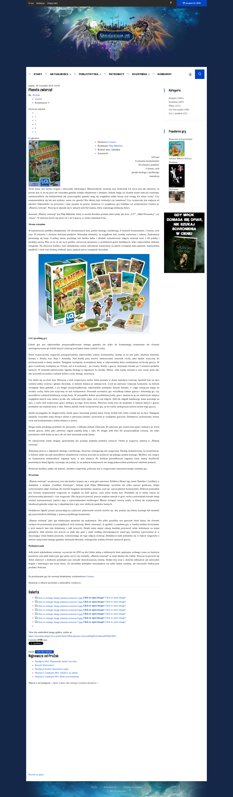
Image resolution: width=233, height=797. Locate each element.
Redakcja (40, 3)
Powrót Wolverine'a (44, 665)
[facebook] (171, 3)
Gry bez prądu (44, 652)
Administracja (110, 787)
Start (38, 74)
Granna (112, 142)
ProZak (36, 95)
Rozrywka (139, 74)
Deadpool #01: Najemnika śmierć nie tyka (56, 661)
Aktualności (59, 74)
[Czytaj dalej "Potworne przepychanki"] (177, 148)
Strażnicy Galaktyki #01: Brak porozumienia (57, 676)
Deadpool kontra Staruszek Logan (52, 669)
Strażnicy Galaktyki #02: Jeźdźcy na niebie (56, 672)
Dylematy (173, 189)
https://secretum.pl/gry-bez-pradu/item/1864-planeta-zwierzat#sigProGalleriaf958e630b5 (72, 636)
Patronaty (116, 74)
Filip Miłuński (116, 145)
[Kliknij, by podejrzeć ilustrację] (44, 163)
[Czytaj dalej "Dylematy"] (177, 197)
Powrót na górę (36, 774)
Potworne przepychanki (180, 139)
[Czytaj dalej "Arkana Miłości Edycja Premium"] (177, 175)
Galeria (38, 99)
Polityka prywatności (132, 787)
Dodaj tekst (52, 3)
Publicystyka (88, 74)
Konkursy (165, 74)
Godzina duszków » (88, 683)
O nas (31, 3)
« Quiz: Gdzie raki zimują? (64, 683)
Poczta (94, 787)
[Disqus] (94, 728)
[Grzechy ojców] (184, 242)
